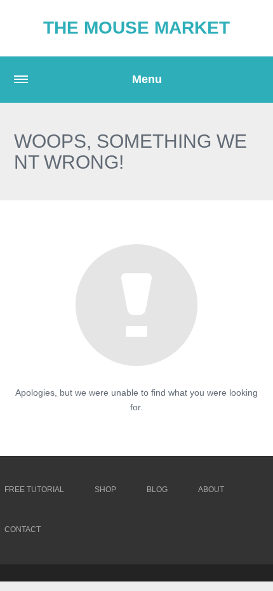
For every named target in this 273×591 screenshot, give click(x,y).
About (211, 489)
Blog (157, 489)
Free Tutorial (34, 489)
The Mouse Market (136, 27)
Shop (105, 489)
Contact (22, 529)
